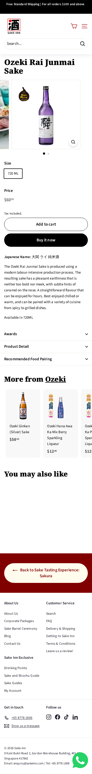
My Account (13, 690)
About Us (11, 613)
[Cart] (74, 26)
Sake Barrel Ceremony (20, 628)
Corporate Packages (19, 621)
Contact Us (12, 643)
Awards (10, 334)
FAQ (49, 621)
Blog (7, 636)
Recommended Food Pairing (28, 359)
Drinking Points (15, 668)
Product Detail (16, 346)
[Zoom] (73, 142)
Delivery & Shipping (60, 628)
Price (8, 190)
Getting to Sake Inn (60, 636)
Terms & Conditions (61, 643)
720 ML (13, 173)
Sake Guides (13, 683)
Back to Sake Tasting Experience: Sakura (49, 573)
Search (51, 613)
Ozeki (55, 379)
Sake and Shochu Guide (21, 675)
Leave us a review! (59, 651)
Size (7, 163)
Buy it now (46, 240)
